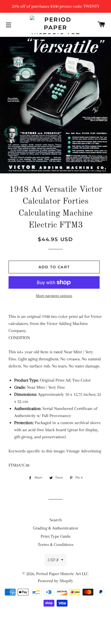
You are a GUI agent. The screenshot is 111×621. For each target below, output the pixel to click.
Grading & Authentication (55, 528)
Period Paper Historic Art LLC (62, 573)
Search (56, 519)
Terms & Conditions (55, 544)
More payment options (54, 296)
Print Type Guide (56, 536)
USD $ (53, 559)
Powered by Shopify (55, 580)
